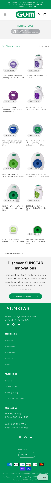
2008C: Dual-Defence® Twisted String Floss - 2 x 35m (36, 208)
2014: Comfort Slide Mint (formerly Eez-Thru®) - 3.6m (13, 77)
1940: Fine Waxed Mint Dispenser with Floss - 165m (13, 175)
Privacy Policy (11, 392)
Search (8, 381)
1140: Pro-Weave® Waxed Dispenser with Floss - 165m (37, 175)
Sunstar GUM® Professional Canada (23, 474)
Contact (8, 364)
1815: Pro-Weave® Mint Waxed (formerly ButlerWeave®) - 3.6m (35, 143)
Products (9, 341)
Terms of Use (11, 386)
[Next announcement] (46, 4)
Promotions (10, 346)
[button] (5, 14)
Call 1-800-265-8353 (15, 424)
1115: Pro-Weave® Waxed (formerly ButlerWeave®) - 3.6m (12, 143)
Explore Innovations (25, 296)
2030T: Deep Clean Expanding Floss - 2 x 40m (36, 108)
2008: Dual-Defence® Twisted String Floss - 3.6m (13, 241)
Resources (10, 352)
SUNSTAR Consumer (14, 398)
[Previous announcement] (5, 4)
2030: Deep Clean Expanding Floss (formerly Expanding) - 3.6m (12, 109)
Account (9, 358)
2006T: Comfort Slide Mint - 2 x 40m (37, 77)
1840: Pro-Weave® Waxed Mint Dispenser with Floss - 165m (13, 208)
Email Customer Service (16, 427)
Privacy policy (25, 477)
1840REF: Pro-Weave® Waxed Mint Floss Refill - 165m (36, 242)
